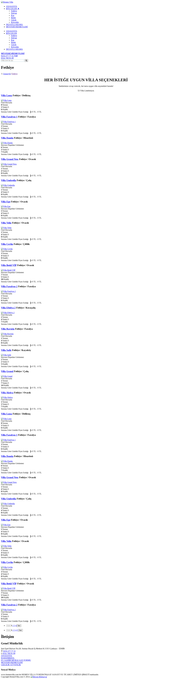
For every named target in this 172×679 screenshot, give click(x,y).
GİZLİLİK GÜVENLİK (11, 665)
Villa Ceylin (7, 244)
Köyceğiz (15, 22)
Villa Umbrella (8, 180)
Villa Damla (7, 138)
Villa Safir (6, 350)
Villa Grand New (10, 159)
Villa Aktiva (7, 392)
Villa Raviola (7, 329)
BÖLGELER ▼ (12, 9)
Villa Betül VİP (9, 265)
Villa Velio (6, 222)
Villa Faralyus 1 (9, 116)
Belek (13, 18)
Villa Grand (7, 371)
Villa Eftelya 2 (8, 307)
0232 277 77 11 (9, 651)
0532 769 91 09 (9, 653)
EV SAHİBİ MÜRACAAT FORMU (16, 660)
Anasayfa (7, 74)
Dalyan (14, 13)
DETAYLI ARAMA (14, 24)
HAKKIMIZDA (7, 658)
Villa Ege (5, 201)
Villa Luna (6, 95)
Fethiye (14, 11)
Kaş (12, 15)
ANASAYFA (11, 6)
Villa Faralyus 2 (9, 286)
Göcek (13, 20)
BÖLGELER (11, 33)
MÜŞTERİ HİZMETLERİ (17, 27)
